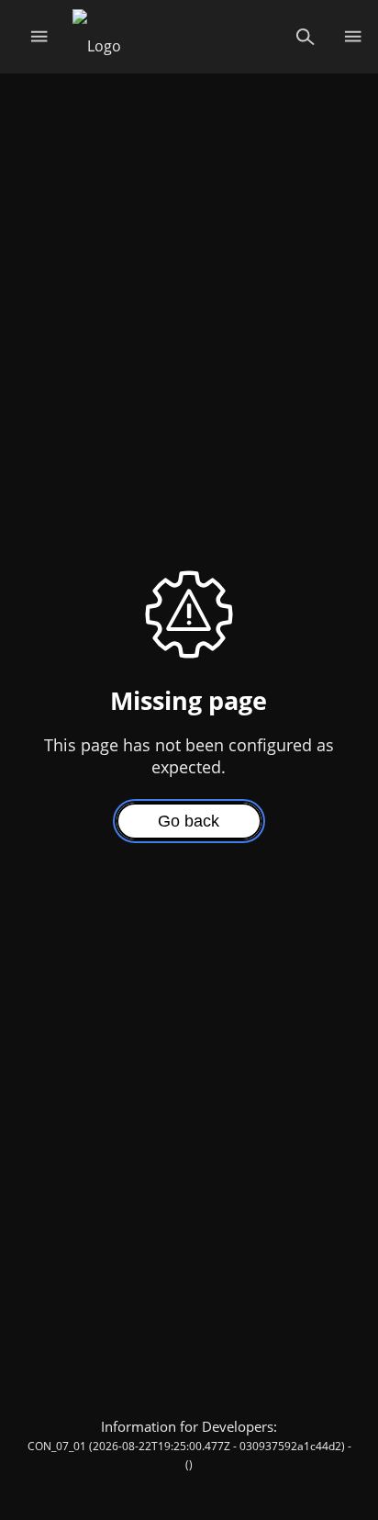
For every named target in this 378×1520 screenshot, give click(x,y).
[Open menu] (39, 36)
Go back (188, 821)
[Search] (305, 36)
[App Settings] (352, 37)
